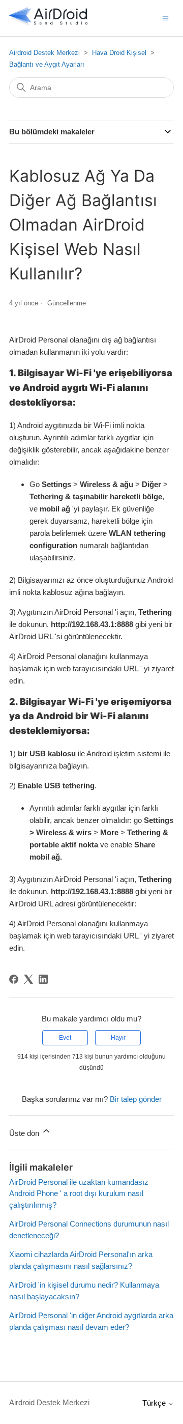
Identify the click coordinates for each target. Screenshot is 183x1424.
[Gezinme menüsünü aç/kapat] (165, 17)
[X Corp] (28, 979)
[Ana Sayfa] (48, 23)
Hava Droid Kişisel (119, 52)
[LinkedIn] (43, 979)
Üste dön (25, 1133)
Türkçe (155, 1403)
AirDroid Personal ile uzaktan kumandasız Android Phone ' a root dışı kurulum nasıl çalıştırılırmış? (78, 1193)
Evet (65, 1037)
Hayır (118, 1037)
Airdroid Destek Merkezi (44, 52)
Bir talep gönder (136, 1099)
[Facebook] (13, 979)
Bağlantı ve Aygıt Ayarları (46, 64)
